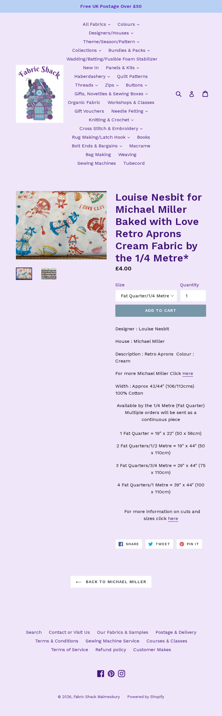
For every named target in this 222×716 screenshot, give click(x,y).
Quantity (189, 285)
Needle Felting (131, 111)
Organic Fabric (84, 102)
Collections (88, 50)
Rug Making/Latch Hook (102, 137)
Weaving (127, 154)
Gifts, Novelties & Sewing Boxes (113, 93)
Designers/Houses (112, 33)
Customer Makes (152, 649)
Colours (130, 24)
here (173, 518)
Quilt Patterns (132, 76)
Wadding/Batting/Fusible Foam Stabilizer (112, 59)
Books (143, 137)
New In (91, 67)
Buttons (138, 85)
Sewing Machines (96, 163)
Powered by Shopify (145, 697)
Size (120, 285)
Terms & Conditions (56, 641)
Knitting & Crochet (112, 119)
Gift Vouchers (89, 111)
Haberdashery (93, 76)
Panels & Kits (124, 67)
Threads (88, 85)
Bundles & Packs (130, 50)
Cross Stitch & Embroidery (112, 128)
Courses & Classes (167, 641)
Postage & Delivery (176, 632)
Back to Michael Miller (115, 581)
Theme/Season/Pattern (112, 41)
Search (34, 632)
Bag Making (98, 154)
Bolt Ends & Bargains (98, 146)
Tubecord (134, 163)
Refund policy (110, 649)
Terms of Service (69, 649)
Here (187, 373)
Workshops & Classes (131, 102)
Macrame (139, 146)
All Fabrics (98, 24)
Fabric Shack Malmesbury (96, 697)
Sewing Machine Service (112, 641)
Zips (113, 85)
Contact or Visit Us (69, 632)
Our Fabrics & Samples (122, 632)
